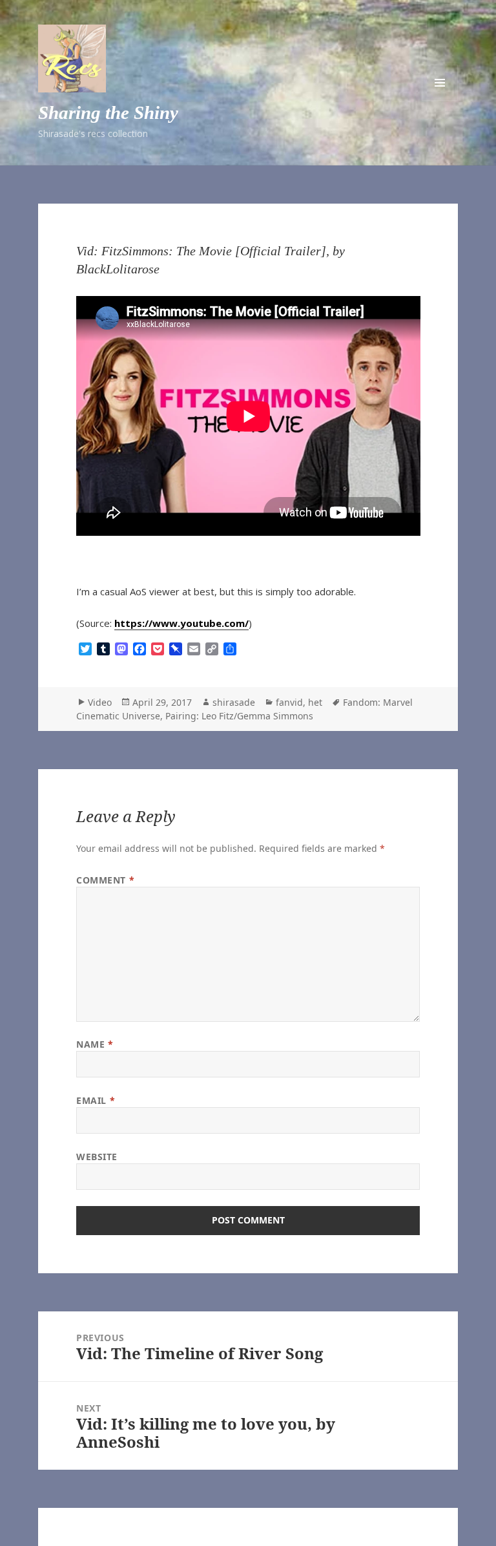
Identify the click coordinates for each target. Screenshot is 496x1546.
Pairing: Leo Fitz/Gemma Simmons (239, 716)
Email (95, 1100)
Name (94, 1044)
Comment (105, 880)
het (315, 702)
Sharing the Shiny (108, 112)
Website (97, 1156)
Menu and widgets (440, 83)
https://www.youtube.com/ (181, 623)
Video (100, 702)
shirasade (233, 702)
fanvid (289, 702)
